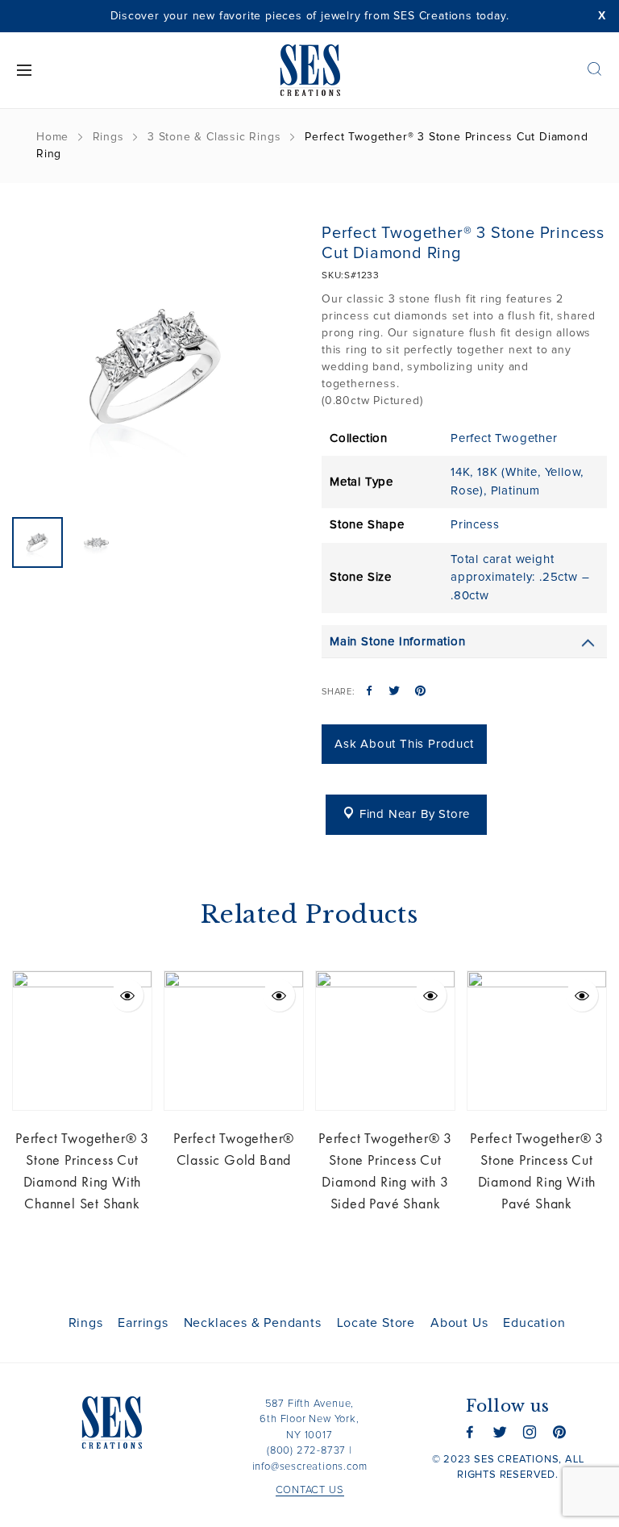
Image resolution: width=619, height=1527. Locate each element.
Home (52, 137)
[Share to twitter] (394, 692)
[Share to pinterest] (420, 692)
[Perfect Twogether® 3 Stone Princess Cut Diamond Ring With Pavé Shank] (536, 1040)
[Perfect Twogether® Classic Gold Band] (233, 1040)
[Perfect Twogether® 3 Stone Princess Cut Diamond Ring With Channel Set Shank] (82, 1040)
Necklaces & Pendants (253, 1322)
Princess (475, 525)
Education (534, 1322)
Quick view (127, 995)
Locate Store (376, 1322)
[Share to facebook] (369, 692)
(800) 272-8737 (306, 1451)
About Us (459, 1322)
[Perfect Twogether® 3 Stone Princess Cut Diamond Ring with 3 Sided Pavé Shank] (385, 1040)
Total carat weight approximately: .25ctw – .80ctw (520, 577)
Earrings (143, 1322)
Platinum (515, 491)
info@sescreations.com (310, 1467)
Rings (108, 137)
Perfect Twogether (504, 438)
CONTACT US (310, 1490)
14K (460, 472)
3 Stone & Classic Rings (213, 137)
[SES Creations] (309, 70)
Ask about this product (404, 744)
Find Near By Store (414, 814)
